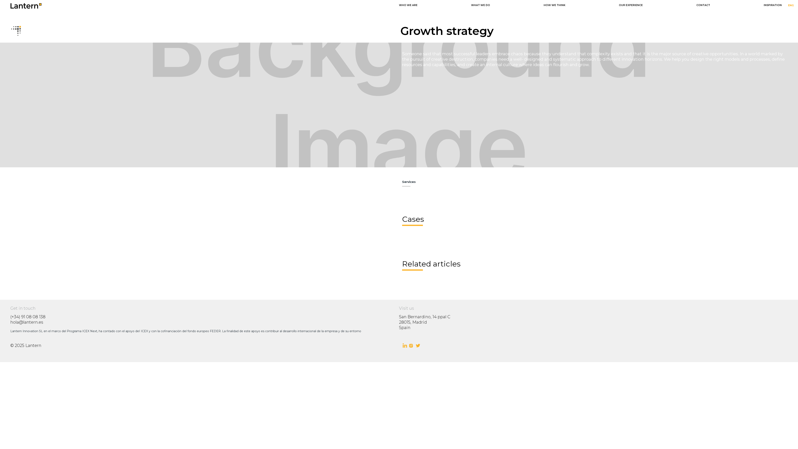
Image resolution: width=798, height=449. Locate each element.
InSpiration (773, 5)
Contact (703, 5)
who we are (408, 5)
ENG (791, 5)
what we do (480, 5)
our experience (631, 5)
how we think (554, 5)
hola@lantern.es (26, 322)
